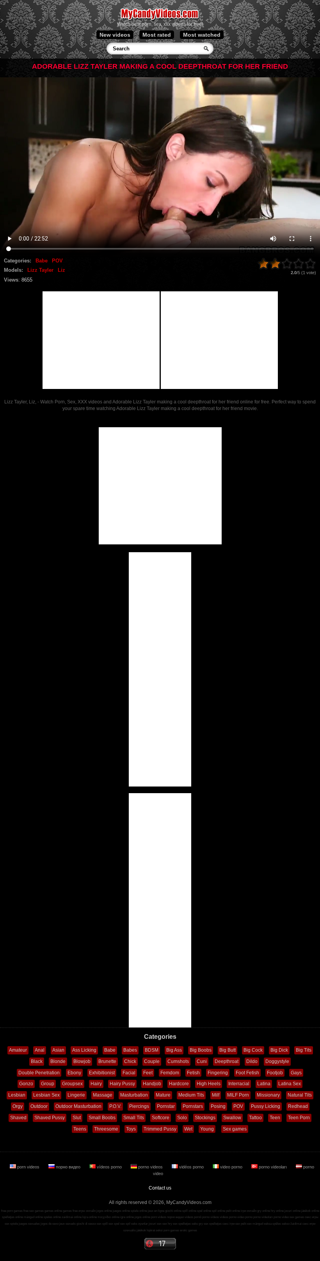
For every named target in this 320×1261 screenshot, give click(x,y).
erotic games (188, 1230)
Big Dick (279, 1050)
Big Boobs (201, 1050)
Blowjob (82, 1061)
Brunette (107, 1061)
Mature (163, 1095)
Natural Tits (300, 1095)
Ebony (74, 1073)
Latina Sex (289, 1083)
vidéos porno (191, 1167)
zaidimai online (72, 1217)
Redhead (298, 1106)
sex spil (125, 1223)
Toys (131, 1129)
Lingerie (76, 1095)
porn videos (28, 1167)
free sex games (33, 1211)
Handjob (152, 1083)
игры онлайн (87, 1211)
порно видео (68, 1167)
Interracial (238, 1083)
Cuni (202, 1061)
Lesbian (16, 1095)
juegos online (121, 1211)
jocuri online (292, 1211)
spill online (189, 1211)
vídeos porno (109, 1167)
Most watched (201, 35)
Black (37, 1061)
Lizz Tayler (40, 270)
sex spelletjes (182, 1223)
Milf (215, 1095)
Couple (152, 1061)
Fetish (193, 1073)
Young (207, 1129)
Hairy (96, 1083)
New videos (115, 35)
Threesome (106, 1129)
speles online (52, 1217)
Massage (102, 1095)
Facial (129, 1073)
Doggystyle (277, 1061)
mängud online (33, 1217)
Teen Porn (299, 1117)
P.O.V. (115, 1106)
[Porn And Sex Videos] (160, 19)
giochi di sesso (86, 1223)
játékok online (310, 1211)
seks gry (197, 1223)
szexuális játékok (134, 1230)
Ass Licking (84, 1050)
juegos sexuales (29, 1223)
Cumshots (178, 1061)
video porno (231, 1167)
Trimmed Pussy (160, 1129)
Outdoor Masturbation (78, 1106)
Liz (61, 270)
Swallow (232, 1117)
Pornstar (166, 1106)
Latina (263, 1083)
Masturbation (134, 1095)
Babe (42, 261)
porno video (281, 1217)
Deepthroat (226, 1061)
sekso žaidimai (292, 1223)
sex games (297, 1217)
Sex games (235, 1129)
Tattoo (255, 1117)
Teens (79, 1129)
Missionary (268, 1095)
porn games (171, 1230)
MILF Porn (238, 1095)
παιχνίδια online (108, 1217)
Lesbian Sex (46, 1095)
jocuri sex (155, 1223)
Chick (130, 1061)
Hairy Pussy (122, 1083)
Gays (296, 1073)
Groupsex (72, 1083)
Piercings (139, 1106)
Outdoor (39, 1106)
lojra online (89, 1217)
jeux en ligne (156, 1211)
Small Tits (133, 1117)
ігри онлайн (248, 1211)
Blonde (58, 1061)
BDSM (151, 1050)
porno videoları (273, 1167)
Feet (148, 1073)
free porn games (12, 1211)
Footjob (275, 1073)
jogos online (104, 1211)
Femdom (169, 1073)
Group (47, 1083)
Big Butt (227, 1050)
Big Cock (253, 1050)
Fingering (218, 1073)
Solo (182, 1117)
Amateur (18, 1050)
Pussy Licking (265, 1106)
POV (57, 261)
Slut (77, 1117)
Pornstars (193, 1106)
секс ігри (228, 1223)
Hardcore (179, 1083)
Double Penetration (39, 1073)
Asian (58, 1050)
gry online (263, 1211)
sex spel (113, 1223)
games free (70, 1211)
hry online (277, 1211)
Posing (218, 1106)
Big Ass (174, 1050)
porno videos (150, 1167)
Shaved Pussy (49, 1117)
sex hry (167, 1223)
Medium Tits (191, 1095)
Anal (39, 1050)
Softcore (160, 1117)
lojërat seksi (155, 1230)
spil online (218, 1211)
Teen (275, 1117)
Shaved (18, 1117)
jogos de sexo (50, 1223)
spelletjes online (12, 1217)
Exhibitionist (102, 1073)
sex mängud (255, 1223)
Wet (188, 1129)
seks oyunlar (139, 1223)
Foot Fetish (247, 1073)
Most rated (156, 35)
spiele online (139, 1211)
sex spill (102, 1223)
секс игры (311, 1217)
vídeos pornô (193, 1217)
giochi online (173, 1211)
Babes (130, 1050)
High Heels (208, 1083)
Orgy (17, 1106)
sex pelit (240, 1223)
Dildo (252, 1061)
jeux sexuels (67, 1223)
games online (53, 1211)
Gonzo (26, 1083)
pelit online (233, 1211)
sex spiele (11, 1223)
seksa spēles (272, 1223)
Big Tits (303, 1050)
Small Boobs (102, 1117)
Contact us (160, 1188)
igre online (127, 1217)
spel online (204, 1211)
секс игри (308, 1223)
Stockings (205, 1117)
